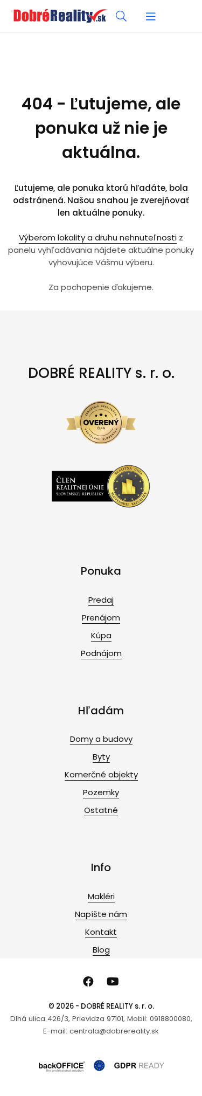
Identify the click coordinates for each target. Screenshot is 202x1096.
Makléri (101, 896)
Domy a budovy (101, 739)
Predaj (101, 599)
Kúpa (101, 635)
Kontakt (101, 932)
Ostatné (101, 810)
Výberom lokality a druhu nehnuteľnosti (98, 237)
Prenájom (101, 617)
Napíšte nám (101, 914)
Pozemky (101, 792)
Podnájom (101, 653)
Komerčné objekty (101, 774)
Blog (101, 949)
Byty (101, 756)
